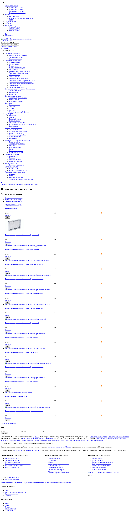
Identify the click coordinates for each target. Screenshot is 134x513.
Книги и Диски (14, 64)
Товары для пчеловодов (16, 184)
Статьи (7, 505)
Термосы (12, 174)
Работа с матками (14, 75)
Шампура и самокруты (16, 152)
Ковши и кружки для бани (17, 135)
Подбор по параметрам (8, 423)
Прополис (12, 158)
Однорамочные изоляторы (13, 198)
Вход (6, 34)
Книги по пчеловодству (17, 165)
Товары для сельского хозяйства (118, 437)
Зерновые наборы (54, 458)
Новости (7, 503)
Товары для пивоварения (56, 469)
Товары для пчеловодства (98, 437)
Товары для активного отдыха (85, 440)
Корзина (7, 507)
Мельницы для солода (55, 467)
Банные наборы (14, 129)
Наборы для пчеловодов (17, 68)
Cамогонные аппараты (12, 462)
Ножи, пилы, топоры (16, 177)
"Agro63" (36, 437)
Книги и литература (68, 440)
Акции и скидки (10, 509)
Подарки (100, 440)
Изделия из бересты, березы (18, 170)
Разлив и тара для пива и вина (58, 473)
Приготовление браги (12, 458)
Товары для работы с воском (18, 73)
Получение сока (97, 458)
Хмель (50, 462)
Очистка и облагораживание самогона (18, 464)
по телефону (18, 450)
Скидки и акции (10, 21)
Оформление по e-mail (16, 9)
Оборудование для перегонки (15, 460)
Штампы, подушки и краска (18, 55)
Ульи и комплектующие (17, 87)
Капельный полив (15, 119)
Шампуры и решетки (16, 151)
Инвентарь (12, 115)
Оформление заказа (11, 6)
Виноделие (12, 94)
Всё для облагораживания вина (102, 462)
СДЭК (11, 20)
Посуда (11, 175)
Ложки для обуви (14, 142)
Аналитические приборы (17, 122)
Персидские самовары (16, 101)
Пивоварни (52, 460)
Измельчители (13, 126)
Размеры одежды (14, 29)
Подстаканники (14, 99)
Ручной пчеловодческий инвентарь (20, 82)
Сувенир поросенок (15, 59)
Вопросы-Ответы (14, 27)
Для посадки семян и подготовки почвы (22, 124)
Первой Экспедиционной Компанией (21, 18)
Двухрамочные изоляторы (13, 199)
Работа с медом (14, 76)
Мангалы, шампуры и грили (50, 440)
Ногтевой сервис (14, 121)
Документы (8, 25)
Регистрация (9, 35)
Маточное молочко (15, 159)
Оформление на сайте (16, 7)
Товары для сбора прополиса (18, 78)
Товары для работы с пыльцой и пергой (22, 80)
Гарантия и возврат (11, 494)
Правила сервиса (14, 30)
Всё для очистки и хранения (101, 464)
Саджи (11, 149)
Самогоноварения (28, 438)
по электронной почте (33, 450)
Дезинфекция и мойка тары (57, 471)
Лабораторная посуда (12, 467)
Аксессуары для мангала (17, 144)
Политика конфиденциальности (15, 492)
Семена (11, 117)
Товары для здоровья (34, 440)
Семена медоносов (15, 85)
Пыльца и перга (14, 156)
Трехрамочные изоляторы (13, 201)
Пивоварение (13, 92)
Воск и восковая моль (16, 161)
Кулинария (4, 440)
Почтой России (14, 16)
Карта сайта (9, 510)
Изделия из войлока (15, 133)
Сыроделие (12, 106)
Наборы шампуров (15, 147)
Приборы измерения (99, 467)
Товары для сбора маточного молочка (21, 83)
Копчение (12, 110)
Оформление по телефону (17, 13)
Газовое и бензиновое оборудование (21, 179)
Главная (3, 184)
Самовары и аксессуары (104, 438)
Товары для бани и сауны (17, 440)
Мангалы (12, 145)
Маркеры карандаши (16, 57)
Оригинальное (13, 69)
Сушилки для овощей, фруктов (19, 112)
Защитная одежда (14, 62)
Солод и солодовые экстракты (58, 464)
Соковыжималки (14, 105)
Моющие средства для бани (18, 131)
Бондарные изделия (119, 438)
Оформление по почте (16, 11)
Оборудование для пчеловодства (20, 71)
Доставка (8, 14)
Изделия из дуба (14, 168)
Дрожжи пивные (54, 465)
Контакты (8, 23)
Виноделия (49, 438)
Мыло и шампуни (15, 137)
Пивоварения (39, 438)
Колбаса (11, 108)
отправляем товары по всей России (59, 447)
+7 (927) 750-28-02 (7, 41)
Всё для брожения (98, 460)
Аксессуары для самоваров (18, 98)
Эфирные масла (14, 138)
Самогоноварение (15, 91)
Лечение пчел (13, 66)
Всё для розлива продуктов (14, 465)
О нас (7, 490)
